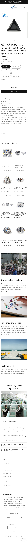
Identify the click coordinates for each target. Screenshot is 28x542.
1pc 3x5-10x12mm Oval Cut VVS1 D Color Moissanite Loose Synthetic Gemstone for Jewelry (20, 239)
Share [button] (4, 133)
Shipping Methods (7, 473)
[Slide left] (10, 40)
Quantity (3, 79)
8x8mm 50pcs (16, 73)
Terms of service (6, 538)
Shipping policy (14, 538)
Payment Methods (7, 476)
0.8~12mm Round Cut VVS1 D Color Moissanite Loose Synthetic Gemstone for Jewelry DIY (7, 214)
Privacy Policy (6, 467)
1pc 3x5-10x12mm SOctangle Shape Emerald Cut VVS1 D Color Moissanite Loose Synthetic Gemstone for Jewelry (20, 214)
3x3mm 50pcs (6, 66)
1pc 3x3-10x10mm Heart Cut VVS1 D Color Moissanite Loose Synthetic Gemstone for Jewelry (7, 188)
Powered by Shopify (9, 536)
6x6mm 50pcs (16, 69)
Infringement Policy (7, 470)
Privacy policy (23, 536)
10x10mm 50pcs (17, 76)
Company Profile (7, 485)
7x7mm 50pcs (6, 73)
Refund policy (16, 536)
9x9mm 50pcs (7, 76)
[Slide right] (17, 40)
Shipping (2, 61)
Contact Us (5, 489)
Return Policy (6, 463)
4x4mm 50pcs (16, 66)
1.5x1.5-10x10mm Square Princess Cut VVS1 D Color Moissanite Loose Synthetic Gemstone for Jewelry (6, 162)
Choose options (7, 170)
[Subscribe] (21, 517)
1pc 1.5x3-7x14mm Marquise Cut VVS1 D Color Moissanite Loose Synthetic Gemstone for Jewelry (20, 188)
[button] (2, 6)
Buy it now (14, 91)
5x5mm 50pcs (6, 69)
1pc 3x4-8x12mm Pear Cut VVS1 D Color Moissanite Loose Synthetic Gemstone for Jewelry (7, 239)
